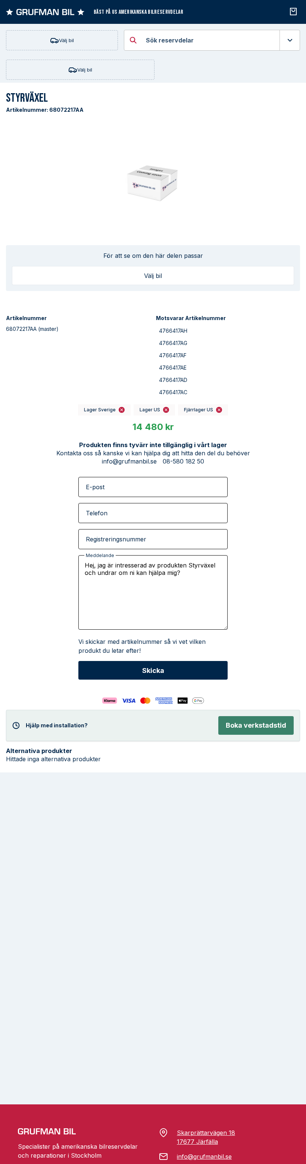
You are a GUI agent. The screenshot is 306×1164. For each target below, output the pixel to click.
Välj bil (66, 40)
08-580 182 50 (183, 461)
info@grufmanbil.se (129, 461)
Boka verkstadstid (256, 725)
